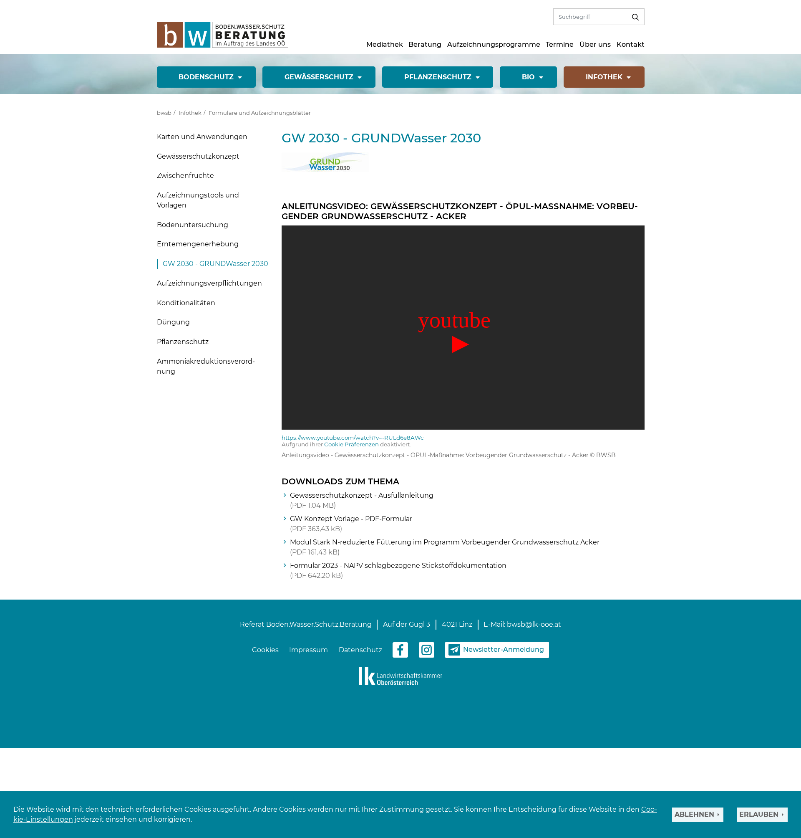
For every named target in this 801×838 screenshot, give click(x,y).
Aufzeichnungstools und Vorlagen (198, 200)
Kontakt (631, 44)
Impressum (308, 650)
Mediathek (384, 44)
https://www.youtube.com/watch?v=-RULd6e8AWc (353, 437)
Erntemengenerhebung (198, 244)
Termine (560, 44)
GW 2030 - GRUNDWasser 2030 (215, 264)
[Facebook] (400, 649)
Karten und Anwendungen (202, 137)
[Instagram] (426, 649)
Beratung (424, 44)
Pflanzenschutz (183, 342)
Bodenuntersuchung (192, 225)
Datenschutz (360, 650)
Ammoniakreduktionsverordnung (206, 366)
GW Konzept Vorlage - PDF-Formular (351, 524)
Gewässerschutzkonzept (198, 156)
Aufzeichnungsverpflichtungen (209, 283)
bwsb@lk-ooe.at (534, 624)
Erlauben (758, 814)
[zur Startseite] (222, 34)
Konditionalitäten (186, 303)
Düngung (173, 322)
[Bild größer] (325, 162)
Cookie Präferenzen (351, 444)
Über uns (595, 44)
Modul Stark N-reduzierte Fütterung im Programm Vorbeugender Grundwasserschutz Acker (444, 547)
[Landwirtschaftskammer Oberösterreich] (400, 675)
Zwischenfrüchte (185, 176)
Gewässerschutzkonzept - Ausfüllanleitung (361, 500)
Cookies (265, 650)
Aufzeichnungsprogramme (493, 44)
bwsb (164, 112)
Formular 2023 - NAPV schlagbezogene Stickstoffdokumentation (398, 571)
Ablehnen (694, 814)
